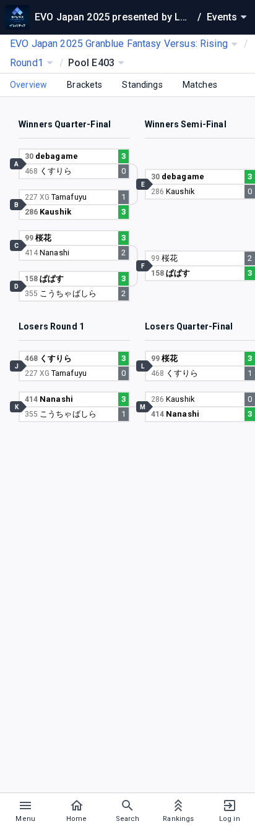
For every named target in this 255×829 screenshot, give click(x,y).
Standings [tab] (142, 85)
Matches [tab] (200, 85)
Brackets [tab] (84, 85)
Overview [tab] (28, 85)
